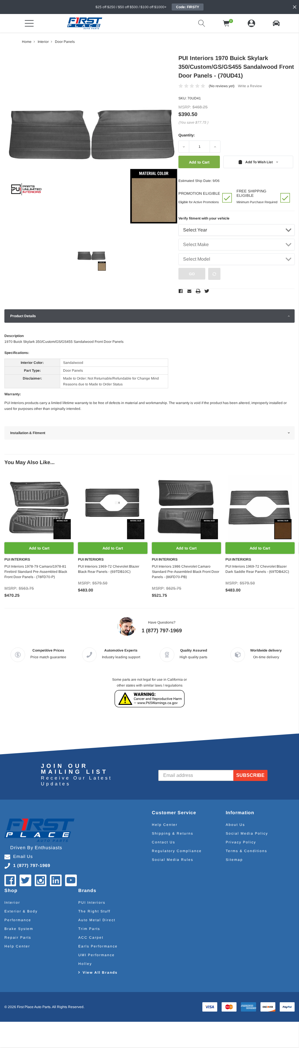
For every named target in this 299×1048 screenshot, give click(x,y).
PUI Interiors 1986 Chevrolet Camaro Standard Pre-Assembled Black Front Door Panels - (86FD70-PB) (185, 571)
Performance (17, 920)
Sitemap (234, 860)
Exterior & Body (21, 911)
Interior (12, 902)
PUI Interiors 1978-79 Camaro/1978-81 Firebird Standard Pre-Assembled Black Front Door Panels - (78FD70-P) (35, 571)
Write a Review (250, 86)
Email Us (23, 856)
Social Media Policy (247, 833)
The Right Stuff (94, 911)
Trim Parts (89, 929)
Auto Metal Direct (96, 920)
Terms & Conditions (246, 851)
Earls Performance (98, 946)
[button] (276, 23)
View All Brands (100, 972)
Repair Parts (17, 937)
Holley (85, 964)
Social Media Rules (172, 860)
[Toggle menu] (29, 23)
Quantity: (186, 135)
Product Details (23, 316)
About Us (235, 825)
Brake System (18, 929)
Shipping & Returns (172, 833)
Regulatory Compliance (177, 851)
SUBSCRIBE (251, 775)
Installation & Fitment (27, 433)
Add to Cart (39, 548)
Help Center (165, 825)
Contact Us (163, 842)
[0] (226, 23)
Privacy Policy (241, 842)
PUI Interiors (91, 902)
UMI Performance (96, 955)
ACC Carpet (90, 937)
